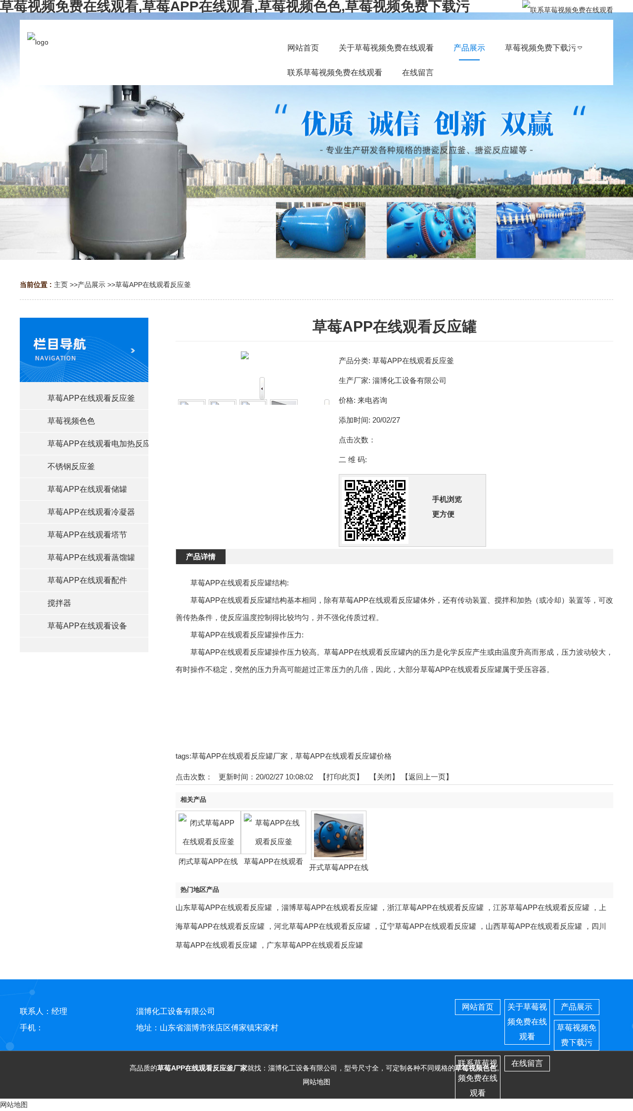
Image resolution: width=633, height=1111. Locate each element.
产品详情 (201, 556)
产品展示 (91, 285)
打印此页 (341, 777)
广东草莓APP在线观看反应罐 (315, 945)
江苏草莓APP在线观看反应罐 (541, 907)
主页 (61, 285)
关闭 (384, 777)
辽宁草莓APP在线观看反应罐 (428, 926)
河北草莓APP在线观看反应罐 (322, 926)
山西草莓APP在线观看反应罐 (534, 926)
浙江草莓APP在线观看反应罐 (435, 907)
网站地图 (316, 1082)
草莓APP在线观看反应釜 (153, 285)
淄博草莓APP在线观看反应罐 (329, 907)
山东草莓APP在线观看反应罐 (224, 907)
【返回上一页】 (427, 777)
